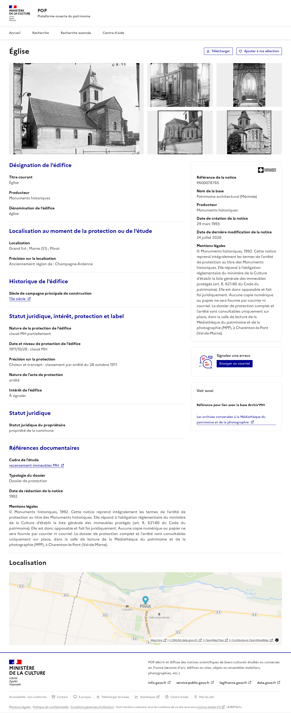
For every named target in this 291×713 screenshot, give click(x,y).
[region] (145, 608)
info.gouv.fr (157, 682)
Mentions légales (20, 707)
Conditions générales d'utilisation (92, 707)
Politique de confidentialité (50, 707)
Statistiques (147, 697)
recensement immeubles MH (34, 465)
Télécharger (221, 51)
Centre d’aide (179, 697)
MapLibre (156, 640)
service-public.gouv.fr (193, 682)
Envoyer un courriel (234, 363)
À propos (85, 697)
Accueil (14, 33)
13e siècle (17, 298)
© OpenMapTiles (213, 640)
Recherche (40, 33)
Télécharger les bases (115, 697)
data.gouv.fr (266, 682)
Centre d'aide (113, 33)
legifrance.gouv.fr (233, 682)
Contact (62, 697)
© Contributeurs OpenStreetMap (249, 640)
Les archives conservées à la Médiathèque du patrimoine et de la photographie (231, 419)
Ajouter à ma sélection (261, 51)
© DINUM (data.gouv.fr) (183, 640)
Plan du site (206, 697)
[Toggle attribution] (277, 640)
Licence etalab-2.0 (209, 707)
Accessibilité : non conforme (27, 697)
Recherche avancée (76, 33)
